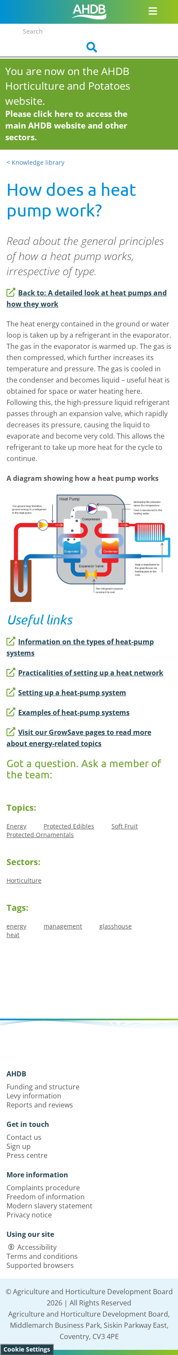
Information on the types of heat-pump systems (80, 647)
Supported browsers (40, 1265)
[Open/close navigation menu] (152, 11)
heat (12, 935)
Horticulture (23, 880)
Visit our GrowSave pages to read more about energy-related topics (78, 738)
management (63, 926)
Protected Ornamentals (40, 835)
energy (16, 926)
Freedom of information (45, 1196)
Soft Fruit (124, 826)
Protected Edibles (69, 826)
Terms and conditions (42, 1256)
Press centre (27, 1155)
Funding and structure (42, 1087)
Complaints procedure (43, 1187)
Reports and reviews (39, 1105)
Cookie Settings (26, 1349)
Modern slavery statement (49, 1206)
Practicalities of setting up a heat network (90, 673)
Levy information (33, 1096)
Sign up (18, 1146)
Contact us (23, 1137)
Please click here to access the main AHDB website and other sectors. (66, 125)
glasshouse (115, 926)
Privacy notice (29, 1215)
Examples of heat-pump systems (74, 712)
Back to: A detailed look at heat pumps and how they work (86, 298)
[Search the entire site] (89, 47)
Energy (16, 826)
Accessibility (37, 1247)
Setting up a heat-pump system (72, 692)
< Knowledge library (35, 162)
